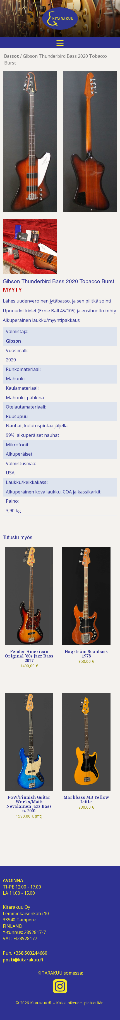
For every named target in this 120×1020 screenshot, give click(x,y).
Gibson (13, 341)
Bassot (11, 56)
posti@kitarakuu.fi (23, 959)
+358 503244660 (30, 953)
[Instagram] (60, 986)
